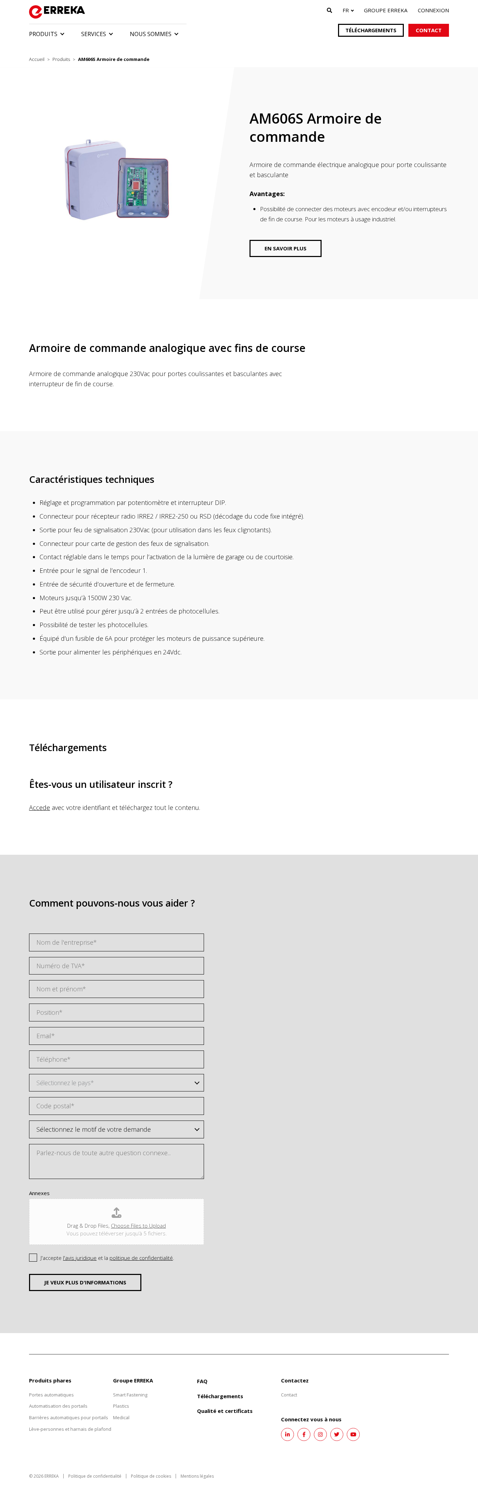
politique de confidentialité (141, 1257)
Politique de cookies (151, 1476)
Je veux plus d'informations (85, 1282)
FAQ (202, 1381)
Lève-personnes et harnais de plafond (70, 1429)
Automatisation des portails (58, 1406)
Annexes (39, 1193)
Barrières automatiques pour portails (68, 1417)
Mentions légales (197, 1476)
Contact (429, 30)
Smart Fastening (130, 1395)
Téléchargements (370, 30)
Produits (43, 34)
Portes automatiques (51, 1395)
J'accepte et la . (107, 1257)
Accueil (36, 59)
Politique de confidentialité (94, 1476)
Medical (121, 1417)
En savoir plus (286, 248)
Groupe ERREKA (385, 10)
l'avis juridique (80, 1257)
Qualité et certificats (225, 1410)
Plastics (121, 1406)
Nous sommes (150, 34)
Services (93, 34)
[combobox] (116, 1083)
